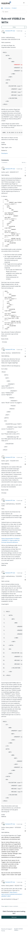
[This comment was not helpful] (25, 173)
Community (7, 8)
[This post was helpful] (25, 31)
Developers (4, 153)
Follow (14, 27)
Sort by (24, 162)
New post (14, 917)
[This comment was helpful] (25, 167)
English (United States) (18, 929)
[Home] (7, 2)
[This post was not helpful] (25, 36)
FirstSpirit (14, 8)
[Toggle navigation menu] (24, 3)
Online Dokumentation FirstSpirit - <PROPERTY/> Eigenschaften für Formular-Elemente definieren (10, 540)
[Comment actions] (25, 175)
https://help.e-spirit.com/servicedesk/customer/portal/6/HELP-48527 (11, 894)
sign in (6, 906)
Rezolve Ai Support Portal (6, 929)
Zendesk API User (10, 31)
